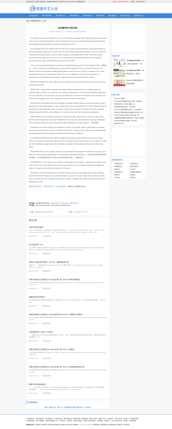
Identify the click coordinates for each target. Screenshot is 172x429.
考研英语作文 (118, 172)
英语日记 (63, 1)
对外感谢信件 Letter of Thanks (41, 332)
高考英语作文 (134, 163)
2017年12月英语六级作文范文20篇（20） (127, 115)
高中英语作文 (60, 15)
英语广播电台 (40, 420)
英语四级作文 (118, 166)
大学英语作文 (74, 15)
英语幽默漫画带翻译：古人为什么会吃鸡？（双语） (135, 64)
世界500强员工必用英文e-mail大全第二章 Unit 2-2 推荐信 (51, 349)
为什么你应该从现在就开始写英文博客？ (76, 31)
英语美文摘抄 (78, 420)
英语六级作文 (134, 166)
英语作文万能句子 (60, 424)
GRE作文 (117, 177)
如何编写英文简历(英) (42, 203)
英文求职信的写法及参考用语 (43, 212)
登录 (121, 1)
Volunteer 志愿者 (119, 98)
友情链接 (100, 420)
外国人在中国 (71, 1)
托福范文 (133, 175)
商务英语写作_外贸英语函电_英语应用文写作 (65, 203)
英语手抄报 (100, 15)
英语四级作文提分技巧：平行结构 (124, 107)
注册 (126, 1)
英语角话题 (96, 424)
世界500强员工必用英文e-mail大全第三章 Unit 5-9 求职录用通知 (54, 280)
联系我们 (107, 420)
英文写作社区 (30, 1)
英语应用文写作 (49, 186)
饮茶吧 (115, 1)
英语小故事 (118, 418)
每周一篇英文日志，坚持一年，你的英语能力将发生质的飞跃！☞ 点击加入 (68, 407)
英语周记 (69, 420)
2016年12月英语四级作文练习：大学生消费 (127, 109)
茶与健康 (51, 31)
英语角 (126, 420)
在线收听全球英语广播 (53, 1)
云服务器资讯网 (80, 1)
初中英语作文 (47, 15)
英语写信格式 (134, 418)
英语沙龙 (120, 424)
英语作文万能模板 (72, 424)
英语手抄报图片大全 (52, 420)
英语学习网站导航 (40, 1)
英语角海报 (112, 424)
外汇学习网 (82, 424)
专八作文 (133, 169)
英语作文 (39, 424)
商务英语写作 (36, 21)
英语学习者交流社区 (89, 420)
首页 (27, 21)
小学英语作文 (33, 15)
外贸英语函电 (61, 186)
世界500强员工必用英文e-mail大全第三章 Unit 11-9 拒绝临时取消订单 (56, 367)
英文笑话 (126, 418)
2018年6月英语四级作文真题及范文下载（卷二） (129, 112)
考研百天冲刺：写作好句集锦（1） (125, 104)
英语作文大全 (80, 186)
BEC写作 (133, 177)
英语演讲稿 (112, 15)
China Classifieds (116, 420)
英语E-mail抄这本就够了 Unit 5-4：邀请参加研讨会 (49, 262)
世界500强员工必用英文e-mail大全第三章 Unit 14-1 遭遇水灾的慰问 (56, 314)
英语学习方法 (138, 15)
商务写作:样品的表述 (37, 384)
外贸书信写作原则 (36, 227)
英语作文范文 (125, 15)
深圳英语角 (132, 420)
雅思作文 (117, 175)
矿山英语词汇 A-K (36, 245)
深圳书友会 (141, 1)
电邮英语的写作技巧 (37, 297)
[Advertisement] (109, 8)
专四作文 (117, 169)
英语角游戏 (104, 424)
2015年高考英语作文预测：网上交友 (125, 120)
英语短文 (111, 418)
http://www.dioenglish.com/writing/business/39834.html (53, 205)
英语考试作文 (87, 15)
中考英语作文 (118, 163)
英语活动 (126, 424)
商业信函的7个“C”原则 (80, 212)
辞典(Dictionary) (119, 123)
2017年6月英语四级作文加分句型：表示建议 (128, 101)
